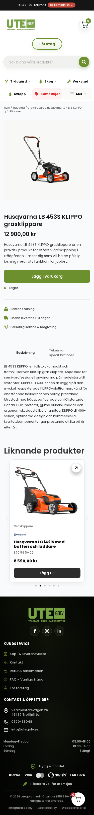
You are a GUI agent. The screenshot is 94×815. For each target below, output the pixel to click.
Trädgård (19, 108)
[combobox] (47, 62)
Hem (7, 108)
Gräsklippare (36, 108)
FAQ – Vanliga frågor (27, 680)
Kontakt (16, 662)
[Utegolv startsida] (47, 613)
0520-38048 (21, 721)
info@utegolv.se (24, 729)
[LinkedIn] (59, 631)
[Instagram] (47, 631)
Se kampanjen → (61, 5)
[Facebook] (35, 631)
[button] (7, 519)
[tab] (25, 353)
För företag (19, 688)
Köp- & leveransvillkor (28, 654)
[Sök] (84, 62)
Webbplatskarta (74, 808)
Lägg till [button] (47, 572)
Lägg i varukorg (47, 276)
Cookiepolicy (47, 808)
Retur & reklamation (26, 671)
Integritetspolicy (20, 808)
